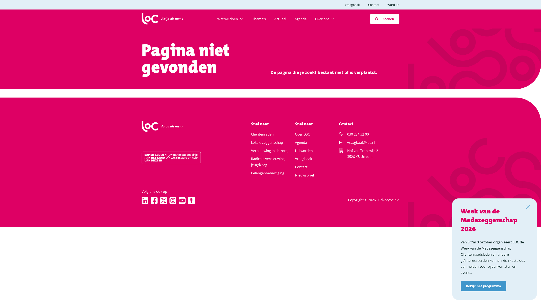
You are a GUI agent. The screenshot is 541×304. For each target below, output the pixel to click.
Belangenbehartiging (267, 173)
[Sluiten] (528, 207)
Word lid (393, 5)
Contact (373, 5)
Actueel (280, 19)
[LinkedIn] (145, 200)
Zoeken (388, 19)
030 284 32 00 (358, 134)
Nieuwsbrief (304, 175)
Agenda (301, 19)
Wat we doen (227, 19)
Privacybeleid (388, 200)
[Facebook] (154, 200)
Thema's (259, 19)
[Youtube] (182, 200)
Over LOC (302, 134)
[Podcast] (191, 200)
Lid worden (304, 150)
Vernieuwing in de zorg (269, 150)
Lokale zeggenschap (267, 142)
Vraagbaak (352, 5)
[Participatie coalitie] (183, 158)
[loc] (162, 19)
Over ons (322, 19)
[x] (163, 200)
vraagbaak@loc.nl (361, 142)
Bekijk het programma (483, 286)
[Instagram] (172, 200)
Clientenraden (262, 134)
